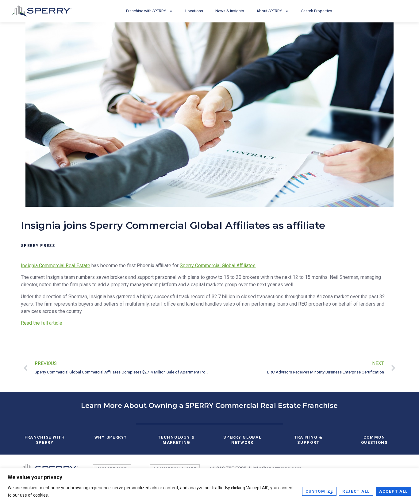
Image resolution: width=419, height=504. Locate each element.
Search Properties (316, 11)
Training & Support (308, 440)
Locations (194, 11)
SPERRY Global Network (242, 440)
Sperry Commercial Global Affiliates (218, 265)
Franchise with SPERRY (146, 11)
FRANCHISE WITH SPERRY (45, 440)
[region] (209, 486)
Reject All (356, 491)
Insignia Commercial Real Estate (55, 265)
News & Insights (229, 11)
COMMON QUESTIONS (374, 440)
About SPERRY (269, 11)
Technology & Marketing (176, 440)
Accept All (393, 491)
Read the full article (42, 323)
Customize (319, 491)
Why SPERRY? (110, 437)
